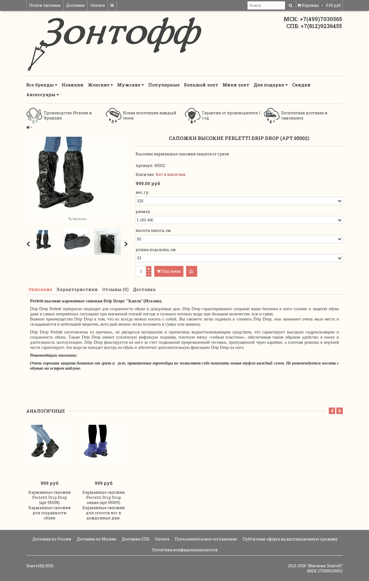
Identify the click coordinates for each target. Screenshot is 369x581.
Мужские (129, 85)
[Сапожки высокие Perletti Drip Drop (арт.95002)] (46, 241)
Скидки (301, 85)
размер (143, 211)
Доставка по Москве (96, 539)
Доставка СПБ (135, 539)
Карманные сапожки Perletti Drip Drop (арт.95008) (49, 497)
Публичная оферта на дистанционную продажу (290, 539)
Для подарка (269, 85)
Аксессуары (41, 94)
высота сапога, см (153, 230)
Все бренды (40, 85)
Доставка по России (51, 539)
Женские (99, 85)
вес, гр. (142, 192)
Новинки (72, 85)
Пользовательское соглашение (205, 539)
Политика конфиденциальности (184, 549)
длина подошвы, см (156, 249)
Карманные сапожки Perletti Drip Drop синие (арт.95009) (103, 497)
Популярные (164, 85)
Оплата (97, 5)
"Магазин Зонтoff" (325, 565)
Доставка (75, 5)
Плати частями (45, 5)
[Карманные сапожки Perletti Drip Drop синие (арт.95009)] (103, 444)
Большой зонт (201, 85)
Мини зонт (236, 85)
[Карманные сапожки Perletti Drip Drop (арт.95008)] (49, 444)
